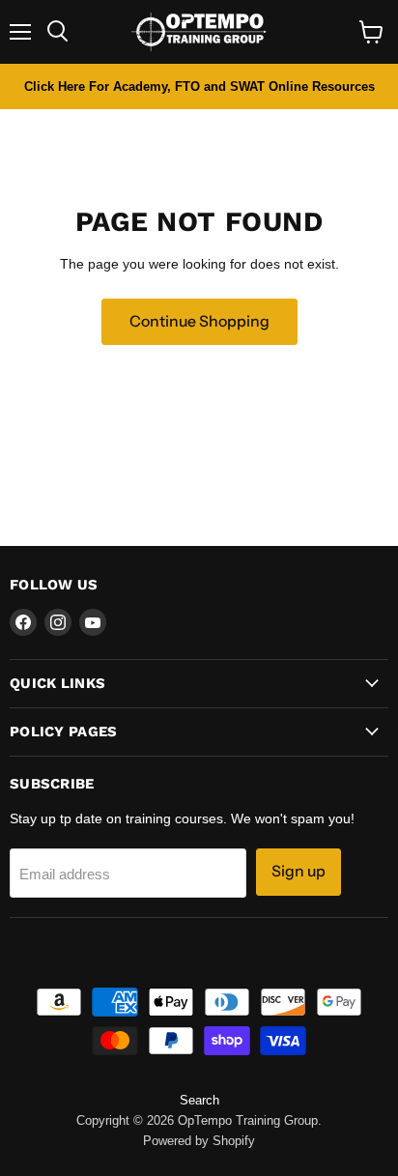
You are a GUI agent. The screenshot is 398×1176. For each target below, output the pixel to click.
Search (199, 1100)
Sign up (298, 871)
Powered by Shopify (199, 1140)
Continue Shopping (199, 321)
